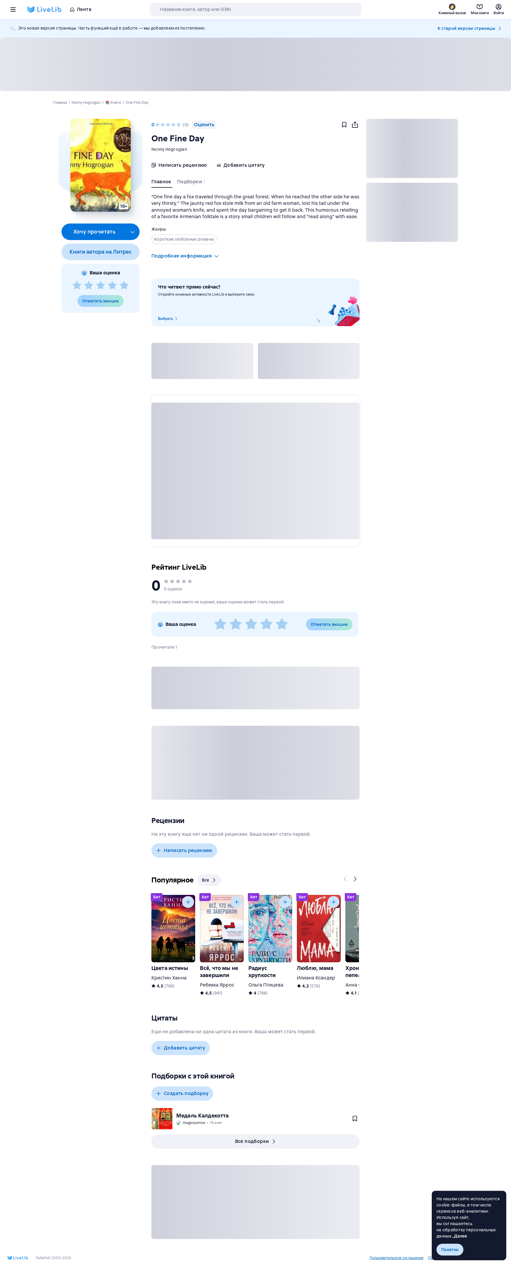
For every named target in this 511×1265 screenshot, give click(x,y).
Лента (84, 9)
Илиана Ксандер (316, 978)
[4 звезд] (112, 285)
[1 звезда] (77, 285)
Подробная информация (181, 256)
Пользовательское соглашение (396, 1258)
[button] (100, 165)
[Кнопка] (345, 879)
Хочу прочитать (94, 231)
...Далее (459, 1236)
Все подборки (252, 1141)
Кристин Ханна (169, 978)
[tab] (161, 183)
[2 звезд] (88, 285)
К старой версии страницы (466, 28)
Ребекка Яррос (217, 985)
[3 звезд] (100, 285)
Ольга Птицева (265, 985)
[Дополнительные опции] (133, 231)
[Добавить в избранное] (344, 125)
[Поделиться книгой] (355, 125)
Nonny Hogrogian (169, 149)
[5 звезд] (124, 285)
